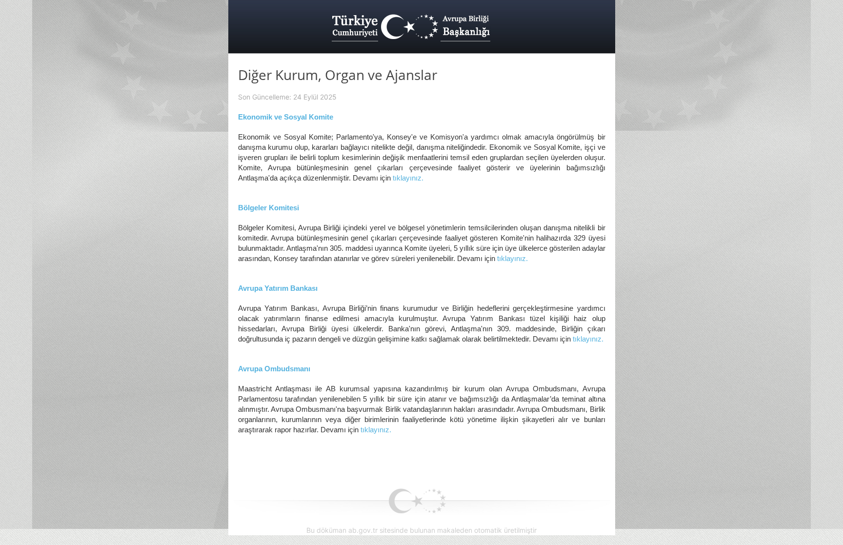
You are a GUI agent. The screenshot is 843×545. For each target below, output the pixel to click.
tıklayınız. (408, 178)
